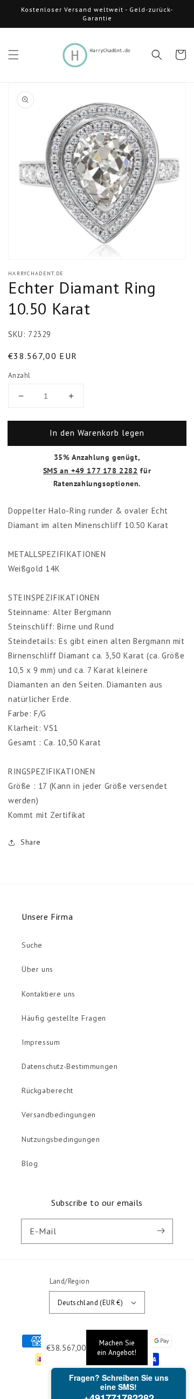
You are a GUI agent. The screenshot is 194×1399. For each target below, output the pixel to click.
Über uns (37, 969)
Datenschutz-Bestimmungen (69, 1066)
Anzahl (19, 375)
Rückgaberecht (47, 1090)
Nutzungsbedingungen (61, 1139)
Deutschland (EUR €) (90, 1302)
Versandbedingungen (59, 1114)
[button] (13, 55)
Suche (32, 945)
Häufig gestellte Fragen (64, 1018)
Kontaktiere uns (48, 994)
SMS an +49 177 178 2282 (90, 470)
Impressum (41, 1042)
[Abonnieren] (160, 1231)
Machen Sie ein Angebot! (116, 1347)
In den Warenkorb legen (97, 433)
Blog (30, 1163)
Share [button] (30, 842)
